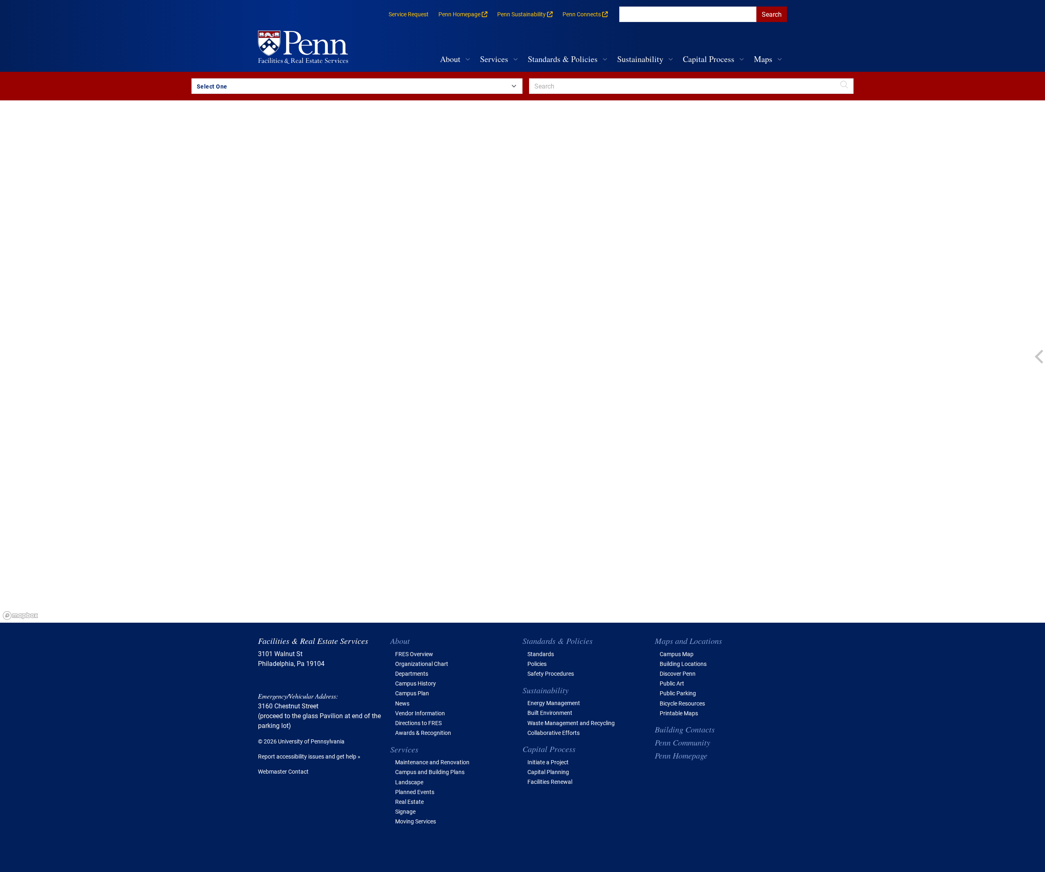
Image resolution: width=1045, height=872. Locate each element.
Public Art (672, 683)
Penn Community (682, 742)
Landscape (409, 782)
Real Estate (409, 801)
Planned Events (414, 792)
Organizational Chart (421, 664)
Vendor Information (420, 713)
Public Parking (678, 693)
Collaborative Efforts (553, 733)
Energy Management (553, 703)
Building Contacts (685, 729)
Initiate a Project (548, 762)
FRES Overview (414, 654)
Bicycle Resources (682, 703)
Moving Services (415, 821)
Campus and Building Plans (430, 772)
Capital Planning (548, 772)
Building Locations (683, 664)
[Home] (306, 48)
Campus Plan (412, 693)
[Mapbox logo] (20, 615)
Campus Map (677, 654)
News (402, 703)
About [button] (450, 58)
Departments (411, 673)
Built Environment (549, 713)
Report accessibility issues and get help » (309, 756)
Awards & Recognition (423, 733)
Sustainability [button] (640, 58)
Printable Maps (679, 713)
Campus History (415, 683)
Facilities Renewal (549, 781)
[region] (522, 361)
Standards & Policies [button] (563, 58)
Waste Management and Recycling (571, 723)
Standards (540, 654)
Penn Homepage (681, 755)
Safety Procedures (550, 673)
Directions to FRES (418, 723)
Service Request (409, 14)
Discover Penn (678, 673)
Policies (537, 664)
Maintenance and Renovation (432, 762)
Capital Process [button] (708, 58)
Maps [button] (763, 58)
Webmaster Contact (283, 771)
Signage (405, 811)
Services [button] (494, 58)
